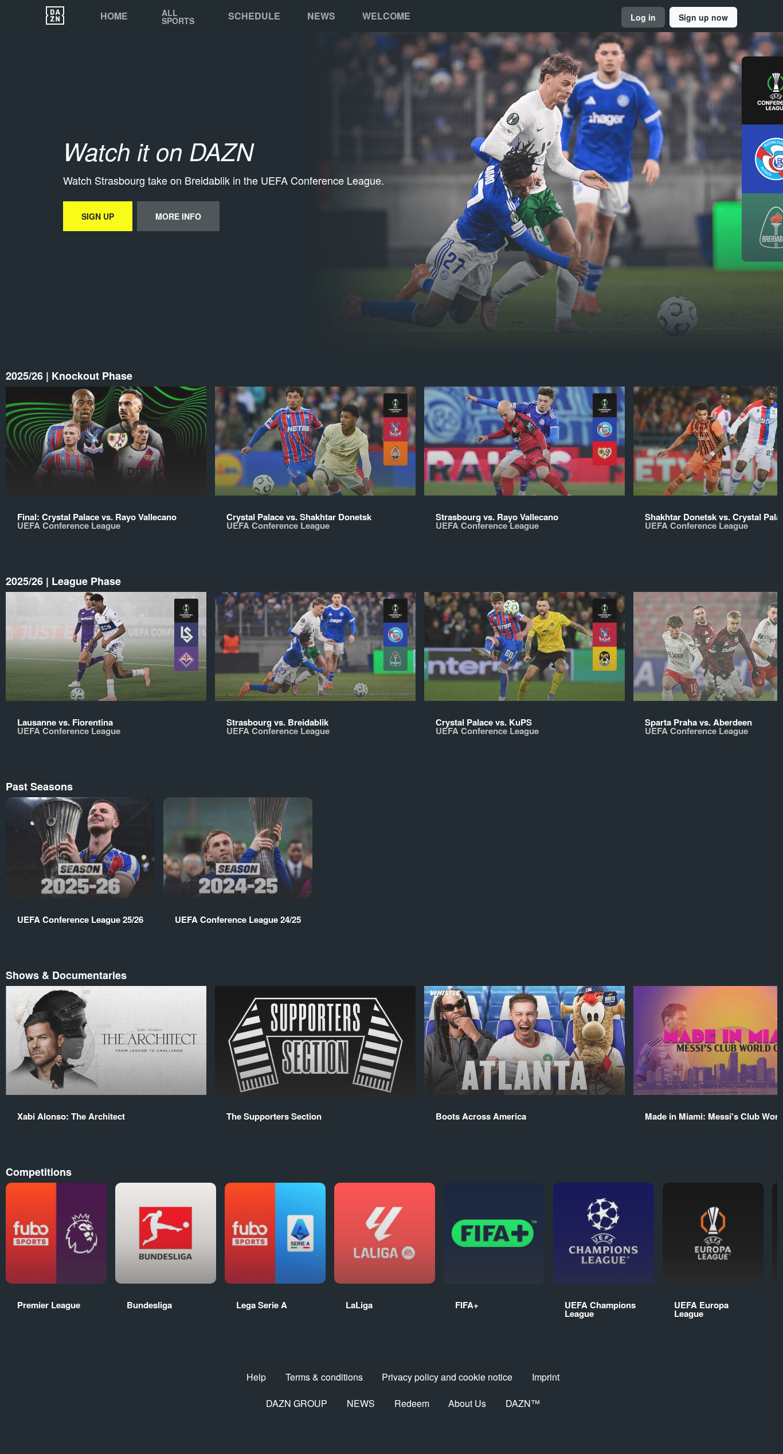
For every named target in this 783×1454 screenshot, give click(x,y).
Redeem (411, 1403)
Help (256, 1376)
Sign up (97, 216)
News (321, 16)
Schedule (254, 16)
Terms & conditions (324, 1376)
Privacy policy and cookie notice (447, 1376)
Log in (643, 17)
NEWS (361, 1403)
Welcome (386, 16)
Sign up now (703, 17)
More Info (178, 216)
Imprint (545, 1376)
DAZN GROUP (296, 1403)
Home (114, 16)
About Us (467, 1403)
